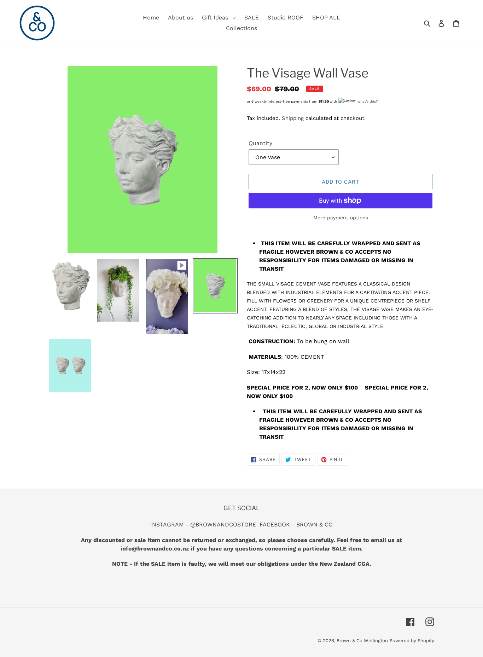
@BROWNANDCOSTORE (225, 524)
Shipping (293, 118)
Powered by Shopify (412, 640)
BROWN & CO (314, 524)
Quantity (260, 143)
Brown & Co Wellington (362, 640)
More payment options (340, 217)
